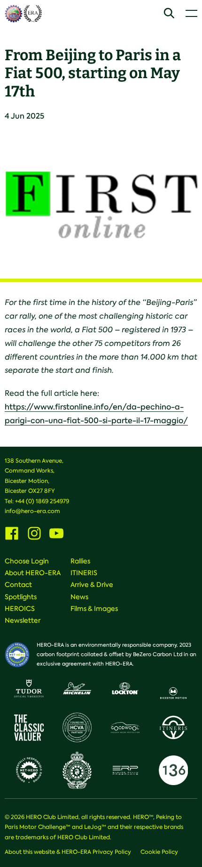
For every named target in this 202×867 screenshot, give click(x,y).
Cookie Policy (159, 852)
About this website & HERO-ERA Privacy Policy (68, 852)
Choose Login (27, 561)
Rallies (80, 561)
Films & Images (94, 608)
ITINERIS (83, 573)
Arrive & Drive (91, 584)
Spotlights (21, 597)
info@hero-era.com (32, 511)
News (79, 597)
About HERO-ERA (33, 573)
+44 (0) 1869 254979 (42, 501)
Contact (18, 584)
